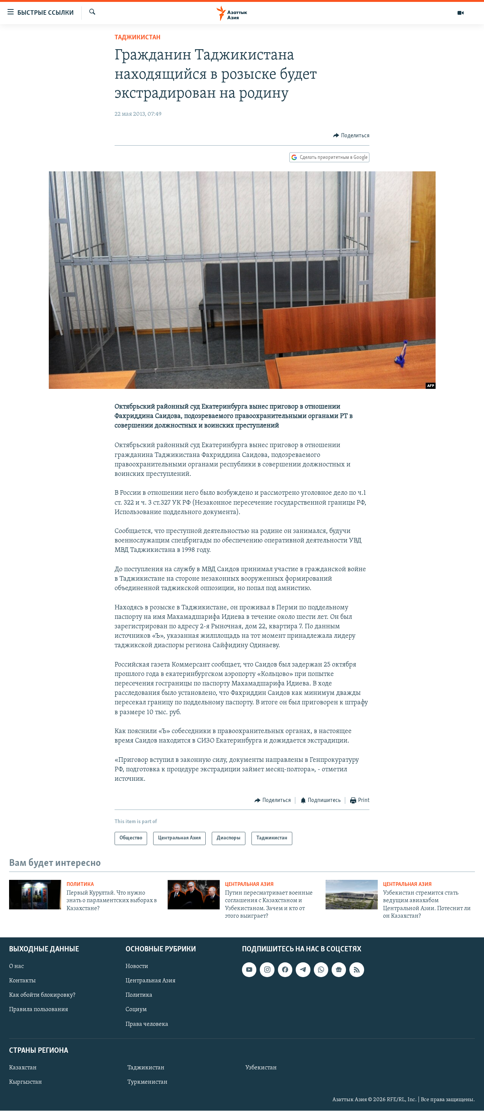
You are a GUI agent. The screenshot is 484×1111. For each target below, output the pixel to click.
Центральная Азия (249, 884)
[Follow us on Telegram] (303, 970)
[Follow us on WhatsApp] (321, 970)
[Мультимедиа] (460, 13)
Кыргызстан (25, 1082)
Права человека (147, 1024)
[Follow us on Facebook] (285, 970)
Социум (136, 1010)
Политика (80, 884)
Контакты (22, 981)
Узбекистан (261, 1068)
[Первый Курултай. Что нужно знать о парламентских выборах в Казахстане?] (35, 894)
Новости (137, 967)
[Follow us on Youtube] (249, 970)
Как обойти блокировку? (42, 996)
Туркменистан (147, 1082)
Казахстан (23, 1068)
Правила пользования (38, 1010)
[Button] (351, 136)
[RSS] (356, 970)
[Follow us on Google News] (339, 970)
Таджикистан (137, 37)
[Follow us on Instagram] (267, 970)
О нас (16, 967)
